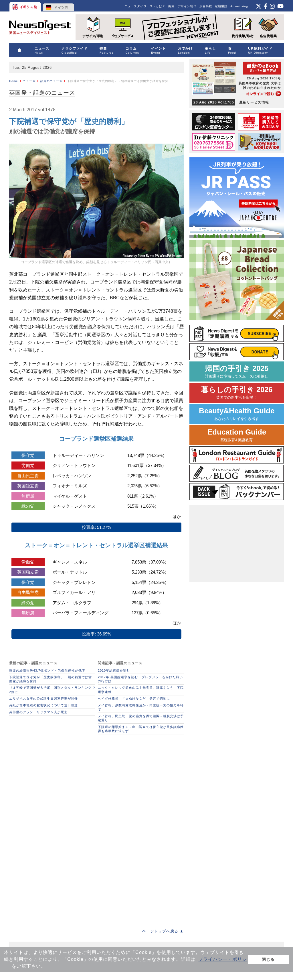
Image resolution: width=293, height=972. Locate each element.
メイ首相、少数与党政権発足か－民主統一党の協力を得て (141, 707)
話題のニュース (51, 81)
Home (13, 81)
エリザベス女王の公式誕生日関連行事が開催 (43, 698)
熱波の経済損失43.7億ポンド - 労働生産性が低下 (47, 670)
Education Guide (236, 435)
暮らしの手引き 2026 (236, 393)
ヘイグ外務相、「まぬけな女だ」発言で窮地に (134, 698)
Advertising (239, 6)
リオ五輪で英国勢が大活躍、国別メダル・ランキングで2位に (52, 689)
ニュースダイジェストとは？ (144, 6)
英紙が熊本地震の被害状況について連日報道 (43, 705)
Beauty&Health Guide (236, 414)
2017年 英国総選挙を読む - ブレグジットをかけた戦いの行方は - (140, 679)
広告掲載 (205, 6)
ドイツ (58, 5)
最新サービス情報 (231, 102)
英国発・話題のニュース (42, 92)
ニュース (29, 81)
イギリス (25, 5)
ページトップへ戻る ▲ (163, 931)
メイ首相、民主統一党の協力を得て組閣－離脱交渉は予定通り (141, 718)
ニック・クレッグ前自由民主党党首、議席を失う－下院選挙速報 (141, 689)
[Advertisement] (52, 773)
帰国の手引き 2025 (236, 371)
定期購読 (221, 6)
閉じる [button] (268, 959)
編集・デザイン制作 (182, 6)
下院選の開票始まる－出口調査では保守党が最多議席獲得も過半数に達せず (141, 729)
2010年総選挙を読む (114, 670)
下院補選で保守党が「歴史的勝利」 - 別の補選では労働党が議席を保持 (50, 679)
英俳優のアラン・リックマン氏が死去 (38, 712)
